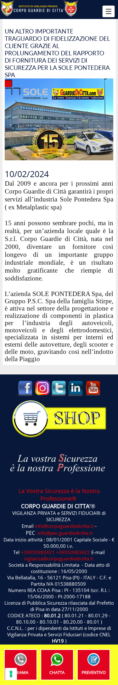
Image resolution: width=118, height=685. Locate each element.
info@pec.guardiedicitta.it (65, 533)
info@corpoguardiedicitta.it (64, 526)
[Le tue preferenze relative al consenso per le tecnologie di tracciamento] (11, 674)
